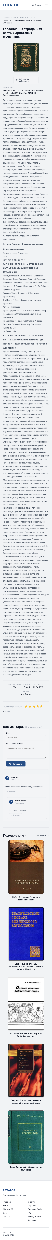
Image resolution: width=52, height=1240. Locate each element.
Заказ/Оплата (34, 1216)
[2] (30, 706)
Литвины (32, 1220)
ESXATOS (9, 1190)
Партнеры (32, 1205)
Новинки (7, 93)
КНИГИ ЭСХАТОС (27, 17)
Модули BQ (8, 1209)
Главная (6, 17)
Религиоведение (11, 95)
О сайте (31, 1202)
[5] (41, 706)
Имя (8, 733)
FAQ (29, 1213)
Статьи (6, 1216)
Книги (15, 17)
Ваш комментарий (14, 743)
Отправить (17, 764)
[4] (37, 706)
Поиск (38, 5)
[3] (34, 706)
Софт (5, 1213)
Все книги (41, 835)
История (32, 93)
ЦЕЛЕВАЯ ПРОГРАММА (32, 90)
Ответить (12, 792)
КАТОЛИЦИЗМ (19, 93)
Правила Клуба (35, 1209)
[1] (26, 706)
